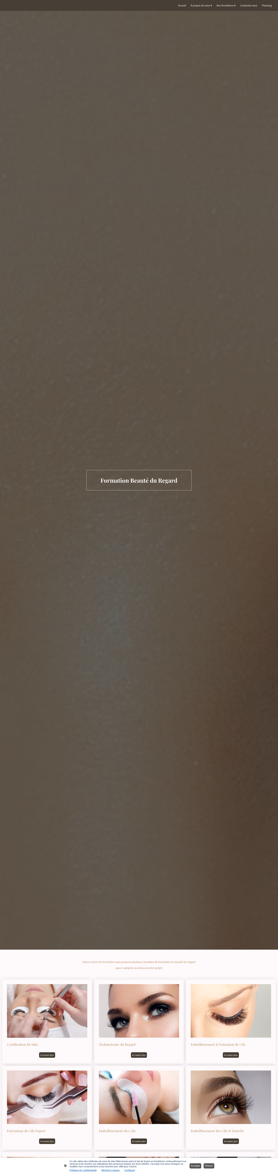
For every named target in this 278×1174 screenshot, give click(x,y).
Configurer (129, 1170)
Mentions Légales (110, 1170)
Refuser (209, 1166)
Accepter (195, 1166)
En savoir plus (47, 1055)
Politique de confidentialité (83, 1170)
